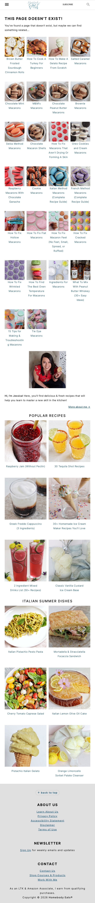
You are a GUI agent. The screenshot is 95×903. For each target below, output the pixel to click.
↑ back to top (47, 792)
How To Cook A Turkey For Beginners (36, 63)
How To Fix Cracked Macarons (80, 237)
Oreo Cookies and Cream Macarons (80, 148)
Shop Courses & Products (48, 875)
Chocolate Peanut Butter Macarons (58, 108)
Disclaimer (47, 825)
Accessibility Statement (47, 820)
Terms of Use (47, 829)
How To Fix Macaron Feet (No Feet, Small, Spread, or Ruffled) (58, 242)
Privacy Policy (47, 816)
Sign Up (25, 850)
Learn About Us (47, 811)
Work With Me (47, 879)
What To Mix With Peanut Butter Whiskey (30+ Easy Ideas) (80, 291)
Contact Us (47, 870)
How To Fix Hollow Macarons (15, 237)
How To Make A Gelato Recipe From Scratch (58, 63)
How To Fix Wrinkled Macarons (15, 287)
